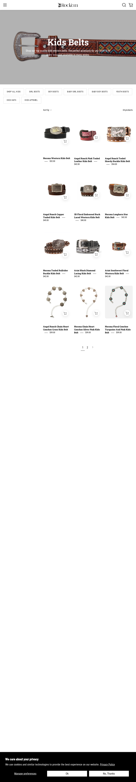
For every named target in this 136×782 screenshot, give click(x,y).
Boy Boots (53, 92)
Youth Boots (122, 92)
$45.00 (46, 220)
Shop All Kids (14, 92)
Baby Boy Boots (99, 92)
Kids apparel (31, 100)
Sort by (46, 110)
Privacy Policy (107, 764)
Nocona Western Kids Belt (56, 158)
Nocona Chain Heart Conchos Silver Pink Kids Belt (87, 329)
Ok (67, 773)
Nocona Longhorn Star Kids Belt (116, 216)
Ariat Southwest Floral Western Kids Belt (116, 272)
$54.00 (114, 164)
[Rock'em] (68, 5)
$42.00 (77, 164)
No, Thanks (109, 773)
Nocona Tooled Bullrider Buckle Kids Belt (55, 272)
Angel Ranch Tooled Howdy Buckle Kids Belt (117, 160)
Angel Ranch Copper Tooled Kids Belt (53, 216)
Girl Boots (34, 92)
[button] (123, 5)
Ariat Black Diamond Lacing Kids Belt (84, 272)
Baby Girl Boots (75, 92)
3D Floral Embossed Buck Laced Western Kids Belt (87, 216)
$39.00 (52, 332)
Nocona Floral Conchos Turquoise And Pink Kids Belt (118, 329)
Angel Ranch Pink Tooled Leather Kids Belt (87, 160)
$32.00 (52, 161)
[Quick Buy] (65, 141)
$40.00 (83, 220)
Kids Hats (11, 100)
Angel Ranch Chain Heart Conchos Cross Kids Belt (56, 328)
